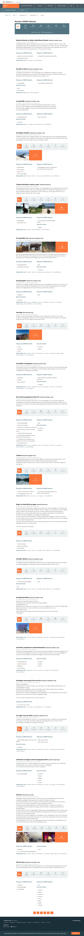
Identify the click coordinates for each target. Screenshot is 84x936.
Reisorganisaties (22, 15)
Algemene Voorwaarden (21, 922)
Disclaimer (43, 922)
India (14, 15)
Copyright (29, 922)
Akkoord (75, 933)
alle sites (18, 2)
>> (51, 913)
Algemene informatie (10, 10)
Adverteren (6, 922)
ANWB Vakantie (33, 15)
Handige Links (12, 922)
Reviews (22, 10)
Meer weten (63, 933)
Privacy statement (36, 922)
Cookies (48, 922)
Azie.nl (7, 15)
